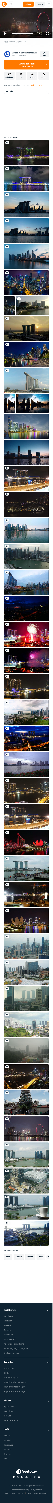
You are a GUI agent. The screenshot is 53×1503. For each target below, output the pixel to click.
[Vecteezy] (4, 4)
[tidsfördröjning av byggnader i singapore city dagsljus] (26, 568)
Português (8, 1483)
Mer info (9, 90)
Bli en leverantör (11, 1458)
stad (8, 1295)
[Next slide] (43, 1295)
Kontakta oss (9, 1449)
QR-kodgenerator (11, 1391)
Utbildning (8, 1373)
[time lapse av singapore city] (26, 516)
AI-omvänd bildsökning (14, 1382)
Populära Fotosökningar (14, 1425)
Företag (7, 1368)
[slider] (23, 33)
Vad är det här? (36, 85)
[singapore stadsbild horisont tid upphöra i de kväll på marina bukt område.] (26, 464)
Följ (44, 55)
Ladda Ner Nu (27, 64)
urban (30, 1295)
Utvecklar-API (10, 1377)
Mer (6, 1496)
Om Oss (7, 1454)
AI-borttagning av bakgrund (16, 1386)
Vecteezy (8, 1359)
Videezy (7, 1363)
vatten (19, 1295)
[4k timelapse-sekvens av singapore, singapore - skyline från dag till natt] (26, 255)
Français (7, 1492)
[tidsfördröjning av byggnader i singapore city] (26, 646)
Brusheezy (8, 1354)
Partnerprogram (11, 1415)
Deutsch (7, 1487)
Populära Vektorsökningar (15, 1420)
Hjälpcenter (9, 1445)
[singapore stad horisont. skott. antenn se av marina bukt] (26, 399)
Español (7, 1478)
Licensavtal (9, 1406)
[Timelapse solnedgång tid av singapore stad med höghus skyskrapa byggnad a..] (26, 373)
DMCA (6, 1411)
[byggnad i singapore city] (26, 672)
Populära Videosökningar (15, 1429)
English (7, 1473)
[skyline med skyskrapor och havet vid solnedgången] (9, 422)
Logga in (40, 4)
